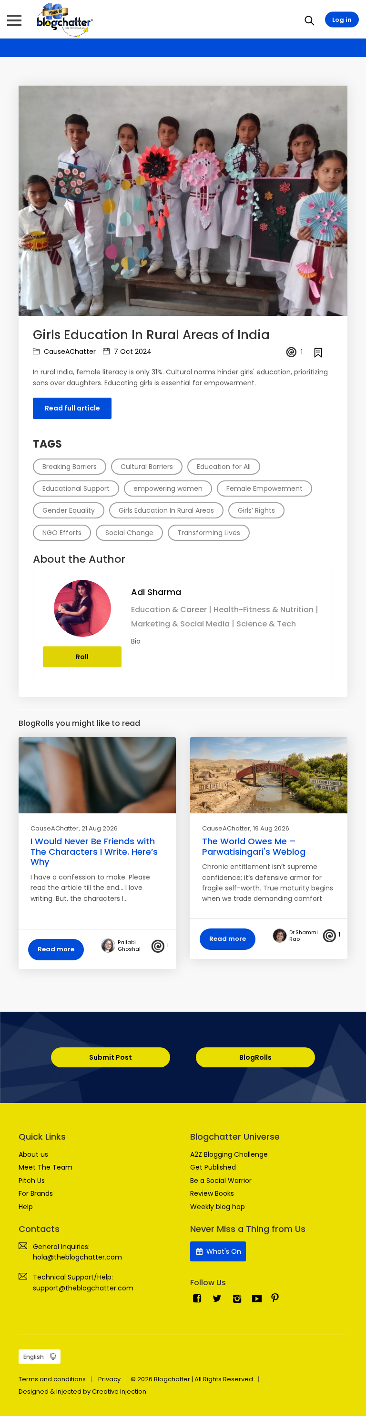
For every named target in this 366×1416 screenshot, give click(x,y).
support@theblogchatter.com (83, 1288)
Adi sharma (156, 592)
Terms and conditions (52, 1379)
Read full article (72, 408)
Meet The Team (45, 1167)
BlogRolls (255, 1057)
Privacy (109, 1379)
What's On (222, 1251)
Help (26, 1206)
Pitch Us (32, 1180)
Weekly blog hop (217, 1206)
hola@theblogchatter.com (77, 1257)
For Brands (36, 1193)
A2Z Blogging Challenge (229, 1154)
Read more (56, 949)
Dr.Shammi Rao (303, 935)
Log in (342, 19)
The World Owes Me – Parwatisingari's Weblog (253, 846)
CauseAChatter (69, 351)
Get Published (213, 1167)
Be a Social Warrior (221, 1180)
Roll (82, 657)
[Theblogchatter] (63, 19)
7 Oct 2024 (132, 351)
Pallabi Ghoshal (129, 945)
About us (33, 1154)
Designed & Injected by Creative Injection (82, 1391)
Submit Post (110, 1057)
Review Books (212, 1193)
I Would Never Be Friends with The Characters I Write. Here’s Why (94, 851)
